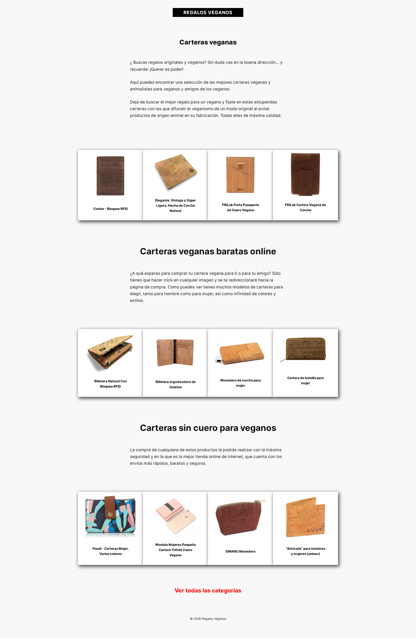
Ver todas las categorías (208, 590)
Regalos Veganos (208, 12)
